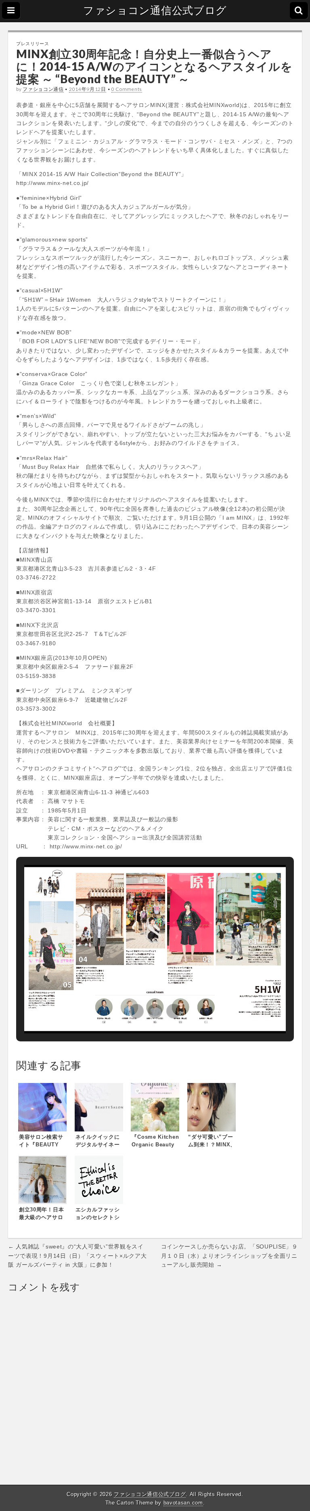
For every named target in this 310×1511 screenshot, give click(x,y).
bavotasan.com (183, 1503)
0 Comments (126, 89)
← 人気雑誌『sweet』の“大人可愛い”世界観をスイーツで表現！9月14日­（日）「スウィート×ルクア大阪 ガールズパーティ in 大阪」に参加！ (77, 1255)
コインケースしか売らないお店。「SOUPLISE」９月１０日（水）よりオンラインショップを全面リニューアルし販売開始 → (229, 1255)
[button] (136, 1011)
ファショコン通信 (43, 89)
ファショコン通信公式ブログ (155, 10)
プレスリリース (32, 43)
